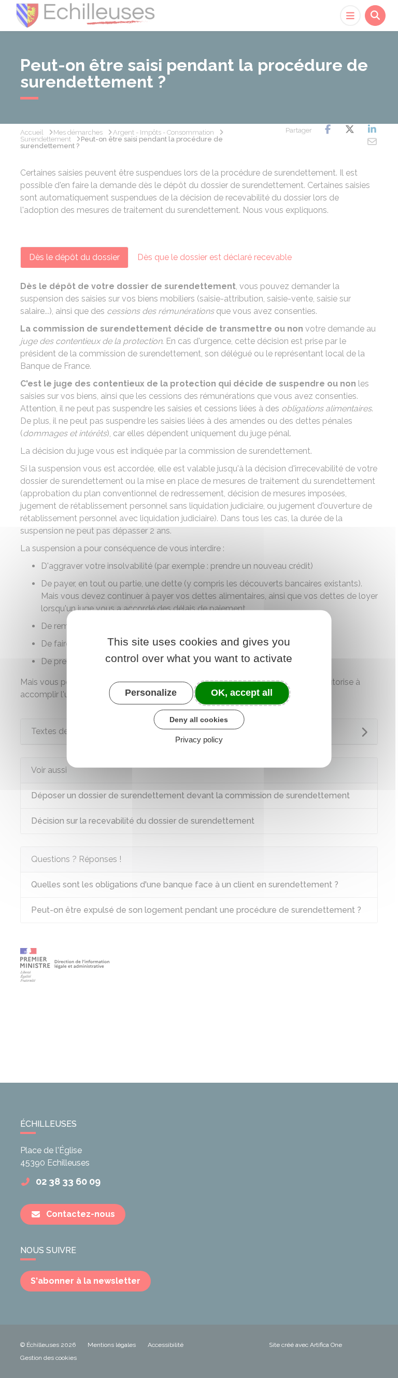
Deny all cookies (198, 719)
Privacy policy (199, 739)
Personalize (151, 692)
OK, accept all (242, 692)
